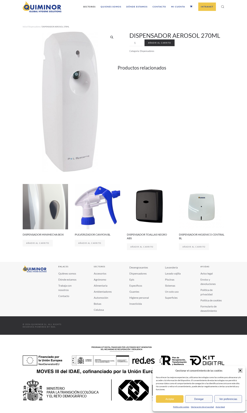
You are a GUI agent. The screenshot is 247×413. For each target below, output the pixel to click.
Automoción (101, 297)
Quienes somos (111, 6)
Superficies (171, 297)
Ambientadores (103, 291)
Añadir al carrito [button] (37, 243)
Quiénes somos (67, 273)
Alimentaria (100, 285)
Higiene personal (139, 297)
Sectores (89, 6)
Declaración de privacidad (202, 407)
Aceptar (170, 399)
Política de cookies (181, 407)
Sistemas (170, 285)
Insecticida (135, 303)
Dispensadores (34, 27)
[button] (240, 370)
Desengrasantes (138, 267)
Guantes (134, 291)
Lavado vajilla (173, 273)
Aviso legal (220, 407)
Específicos (135, 285)
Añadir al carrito (159, 43)
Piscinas (169, 279)
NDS (53, 327)
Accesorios (100, 273)
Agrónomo (100, 279)
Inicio (25, 27)
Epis (131, 279)
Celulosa (99, 309)
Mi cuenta (178, 6)
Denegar (199, 399)
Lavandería (171, 267)
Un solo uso (172, 291)
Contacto (159, 6)
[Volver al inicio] (42, 6)
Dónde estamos (137, 6)
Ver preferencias (228, 399)
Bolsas (97, 303)
